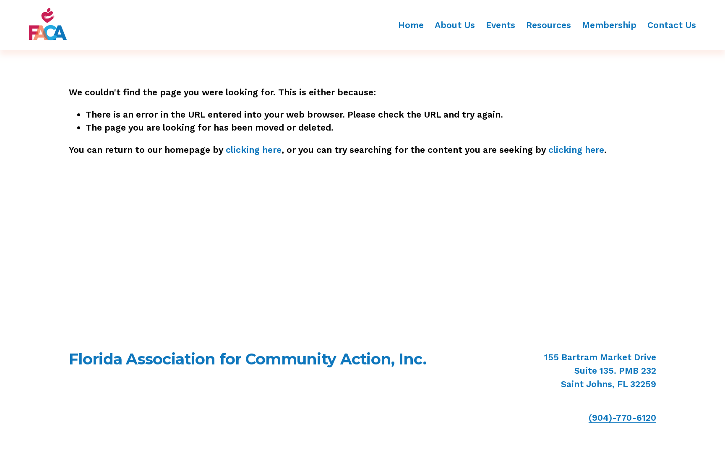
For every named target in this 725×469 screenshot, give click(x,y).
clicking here (254, 149)
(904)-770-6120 (622, 417)
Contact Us (671, 25)
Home (411, 25)
